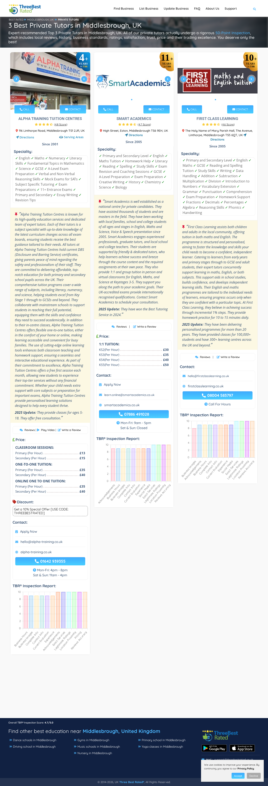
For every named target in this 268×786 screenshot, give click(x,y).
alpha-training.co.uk (36, 552)
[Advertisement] (134, 688)
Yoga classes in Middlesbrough (162, 746)
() (60, 124)
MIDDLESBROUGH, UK (40, 19)
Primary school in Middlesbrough (164, 740)
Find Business (124, 8)
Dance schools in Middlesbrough (34, 740)
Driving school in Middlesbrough (34, 746)
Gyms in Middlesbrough (93, 740)
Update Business (176, 8)
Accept (238, 775)
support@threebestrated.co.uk (233, 759)
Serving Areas (74, 137)
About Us (212, 8)
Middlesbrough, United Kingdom (121, 731)
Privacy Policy (245, 768)
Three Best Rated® (131, 782)
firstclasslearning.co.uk (206, 386)
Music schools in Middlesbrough (98, 746)
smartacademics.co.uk (122, 405)
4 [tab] (53, 99)
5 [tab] (56, 99)
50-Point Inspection (232, 32)
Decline (253, 775)
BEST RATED (16, 19)
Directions (26, 137)
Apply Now (28, 531)
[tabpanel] (50, 80)
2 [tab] (46, 99)
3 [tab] (49, 99)
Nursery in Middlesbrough (94, 753)
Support (231, 8)
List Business (148, 8)
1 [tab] (43, 99)
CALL (26, 109)
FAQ (197, 8)
